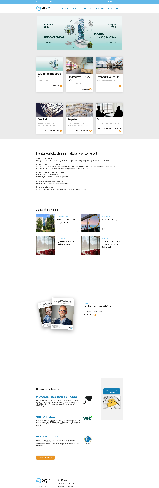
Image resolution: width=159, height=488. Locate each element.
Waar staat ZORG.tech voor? (66, 483)
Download (55, 86)
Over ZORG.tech (113, 8)
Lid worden (120, 2)
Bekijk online (88, 315)
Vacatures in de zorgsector (111, 391)
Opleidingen (65, 8)
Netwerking (100, 8)
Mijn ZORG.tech (112, 2)
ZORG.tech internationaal (65, 486)
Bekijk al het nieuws (45, 457)
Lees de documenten (51, 131)
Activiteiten (77, 8)
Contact (105, 2)
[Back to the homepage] (43, 8)
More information (57, 223)
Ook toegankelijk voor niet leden (109, 128)
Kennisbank (88, 8)
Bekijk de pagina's (82, 131)
